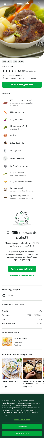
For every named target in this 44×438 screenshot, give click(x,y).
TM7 (4, 62)
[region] (22, 416)
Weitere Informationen (22, 275)
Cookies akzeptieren (22, 433)
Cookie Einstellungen (22, 420)
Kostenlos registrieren (22, 84)
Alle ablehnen (22, 426)
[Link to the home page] (22, 4)
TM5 (15, 62)
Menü (5, 6)
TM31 (21, 62)
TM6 (9, 62)
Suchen (39, 6)
